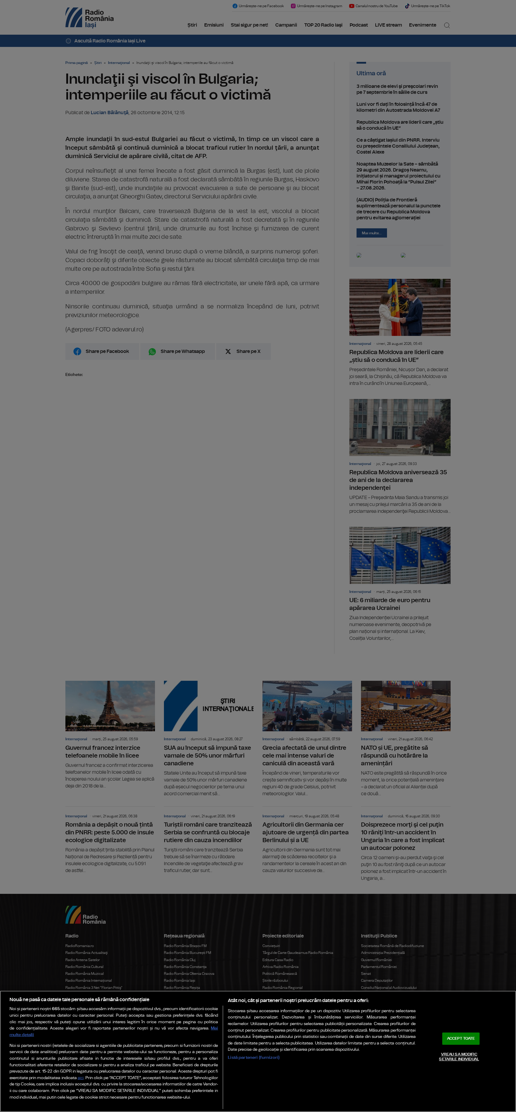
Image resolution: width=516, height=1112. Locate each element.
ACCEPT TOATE (461, 1039)
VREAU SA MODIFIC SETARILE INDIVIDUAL (459, 1057)
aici (81, 1078)
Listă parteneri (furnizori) (254, 1057)
